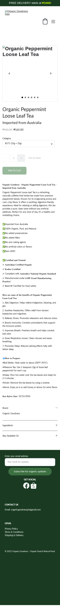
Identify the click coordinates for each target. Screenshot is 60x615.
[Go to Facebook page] (26, 486)
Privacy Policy (11, 529)
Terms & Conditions (14, 532)
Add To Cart (14, 170)
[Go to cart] (45, 21)
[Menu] (53, 21)
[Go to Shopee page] (33, 486)
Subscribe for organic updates (30, 471)
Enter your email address (16, 456)
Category (6, 138)
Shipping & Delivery (14, 535)
